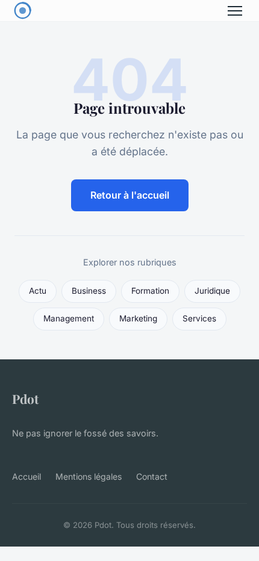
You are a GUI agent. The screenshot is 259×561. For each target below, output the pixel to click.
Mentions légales (88, 476)
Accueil (26, 476)
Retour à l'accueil (129, 195)
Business (89, 291)
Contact (151, 476)
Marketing (138, 318)
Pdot (25, 398)
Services (199, 318)
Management (68, 318)
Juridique (212, 291)
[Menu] (235, 10)
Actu (37, 291)
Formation (150, 291)
